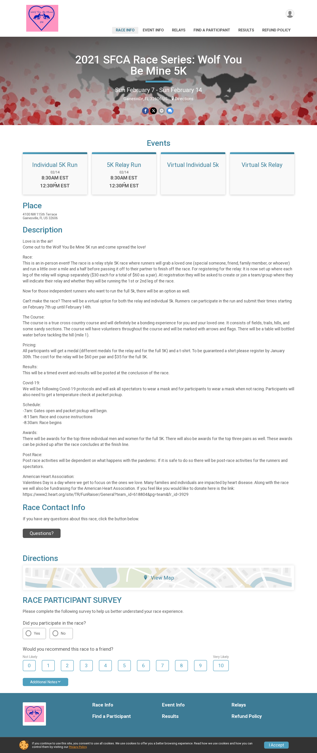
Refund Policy (276, 30)
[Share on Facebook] (145, 110)
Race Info (125, 30)
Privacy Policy (78, 747)
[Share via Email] (161, 110)
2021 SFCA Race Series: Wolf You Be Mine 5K (158, 65)
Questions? (42, 533)
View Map (162, 578)
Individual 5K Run (55, 164)
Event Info (153, 30)
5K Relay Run (124, 164)
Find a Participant (212, 30)
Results (246, 30)
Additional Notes (43, 682)
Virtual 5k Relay (262, 164)
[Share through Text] (170, 110)
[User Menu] (290, 13)
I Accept (276, 745)
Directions (184, 98)
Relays (178, 30)
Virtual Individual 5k (193, 164)
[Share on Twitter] (153, 110)
